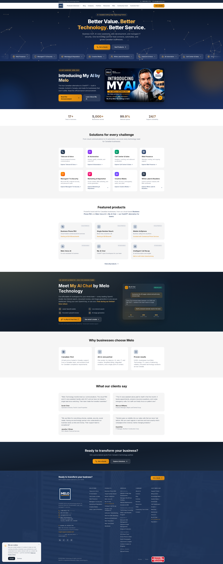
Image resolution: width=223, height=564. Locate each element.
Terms (146, 559)
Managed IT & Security (95, 501)
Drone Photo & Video (126, 536)
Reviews (138, 501)
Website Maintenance (126, 502)
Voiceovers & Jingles (126, 541)
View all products (110, 264)
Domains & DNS (124, 505)
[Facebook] (67, 540)
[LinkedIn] (60, 540)
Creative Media (93, 507)
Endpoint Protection (125, 529)
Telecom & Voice (94, 491)
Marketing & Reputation (95, 504)
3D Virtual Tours (124, 534)
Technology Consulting (126, 510)
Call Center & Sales (94, 496)
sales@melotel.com (159, 1)
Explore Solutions (119, 461)
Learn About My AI (91, 98)
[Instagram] (71, 540)
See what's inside (91, 319)
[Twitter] (63, 540)
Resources (139, 504)
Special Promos (124, 551)
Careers (138, 493)
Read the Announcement (66, 98)
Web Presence (93, 499)
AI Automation (93, 493)
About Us (138, 491)
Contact (138, 512)
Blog (137, 496)
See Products (119, 47)
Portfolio (138, 499)
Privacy (140, 559)
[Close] (39, 544)
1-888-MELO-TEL (146, 1)
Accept (11, 558)
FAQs (137, 507)
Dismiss (19, 558)
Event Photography (125, 539)
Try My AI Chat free (70, 319)
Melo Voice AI (100, 214)
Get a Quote (159, 5)
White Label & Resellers (95, 509)
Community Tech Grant (142, 509)
